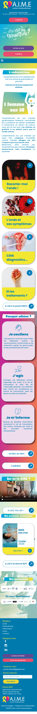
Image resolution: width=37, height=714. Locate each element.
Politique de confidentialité (24, 706)
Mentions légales (7, 706)
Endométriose (8, 626)
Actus (5, 631)
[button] (2, 60)
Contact (6, 633)
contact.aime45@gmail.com (14, 669)
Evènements (7, 629)
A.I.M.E (5, 624)
